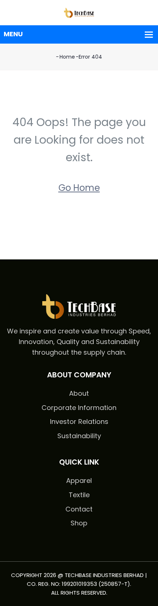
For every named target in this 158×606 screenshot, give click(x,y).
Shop (79, 523)
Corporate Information (79, 407)
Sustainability (79, 435)
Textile (79, 494)
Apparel (79, 480)
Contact (79, 509)
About (79, 393)
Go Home (79, 188)
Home (67, 56)
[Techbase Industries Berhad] (79, 12)
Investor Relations (79, 421)
